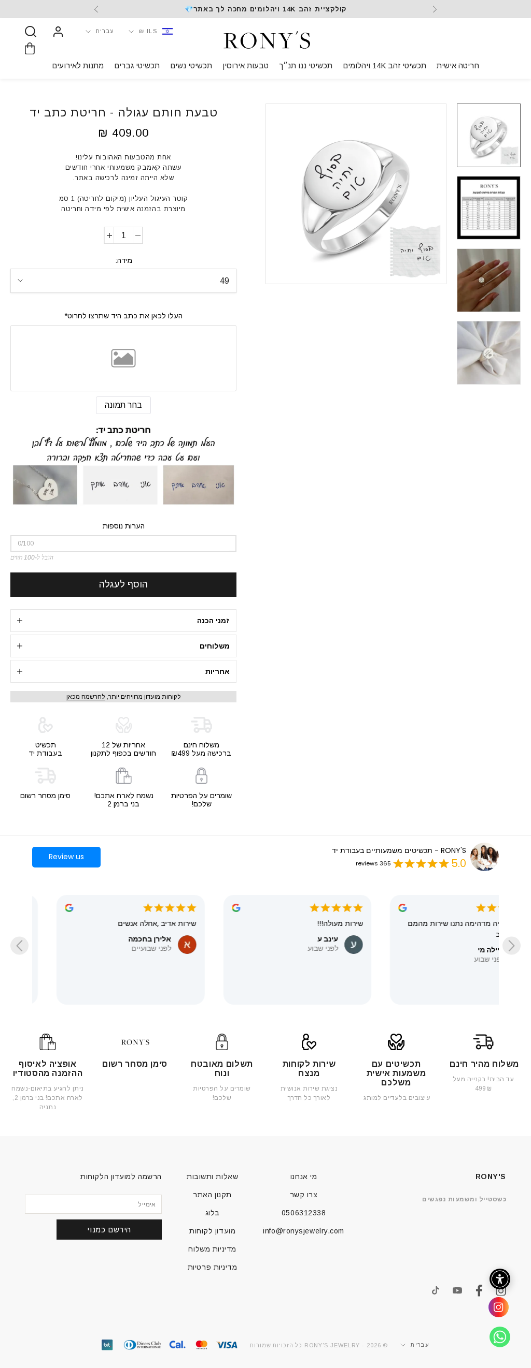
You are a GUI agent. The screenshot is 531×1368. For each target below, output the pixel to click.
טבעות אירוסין (245, 65)
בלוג (212, 1213)
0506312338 (304, 1213)
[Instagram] (494, 1311)
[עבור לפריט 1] (489, 135)
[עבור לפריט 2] (489, 208)
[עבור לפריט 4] (489, 353)
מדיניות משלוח (212, 1249)
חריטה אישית (458, 65)
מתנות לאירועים (78, 65)
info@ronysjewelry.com (303, 1231)
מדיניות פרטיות (212, 1267)
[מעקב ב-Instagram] (501, 1291)
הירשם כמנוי (109, 1229)
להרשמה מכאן (85, 696)
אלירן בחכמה (267, 939)
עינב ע (445, 939)
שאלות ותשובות (212, 1176)
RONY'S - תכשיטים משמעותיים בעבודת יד (399, 850)
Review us (66, 856)
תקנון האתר (212, 1194)
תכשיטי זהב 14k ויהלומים (384, 65)
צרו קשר (304, 1194)
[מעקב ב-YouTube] (457, 1290)
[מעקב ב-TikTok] (435, 1290)
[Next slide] (19, 946)
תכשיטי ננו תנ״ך (305, 65)
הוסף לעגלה (123, 584)
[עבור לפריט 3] (489, 280)
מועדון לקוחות (212, 1231)
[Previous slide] (511, 946)
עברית (105, 31)
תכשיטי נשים (191, 65)
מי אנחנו (303, 1176)
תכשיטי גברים (137, 65)
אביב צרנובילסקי (94, 928)
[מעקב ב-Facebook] (479, 1291)
